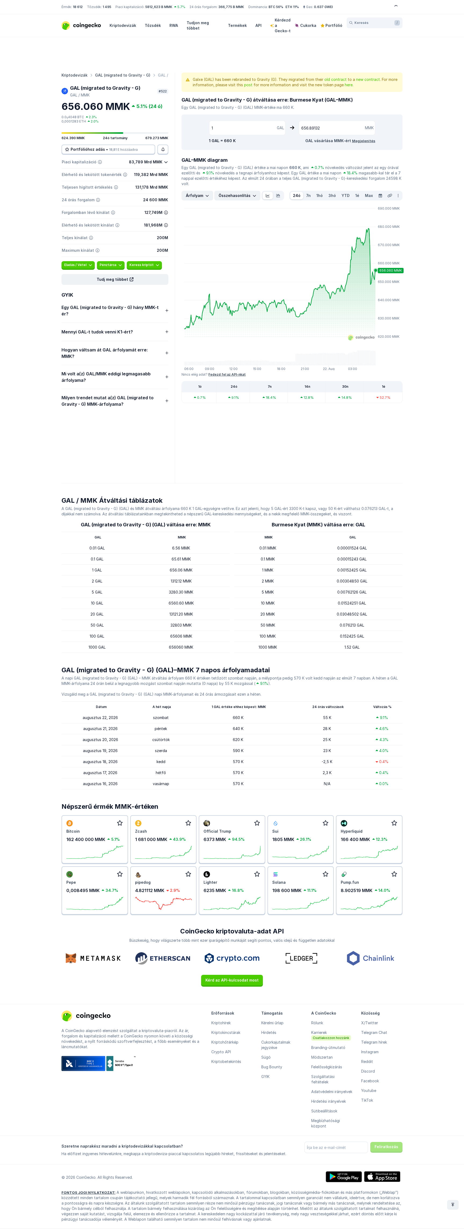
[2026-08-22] (380, 195)
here (349, 84)
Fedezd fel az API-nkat (227, 374)
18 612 (78, 7)
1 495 (107, 7)
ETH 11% (292, 7)
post (248, 84)
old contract (335, 79)
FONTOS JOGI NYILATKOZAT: (88, 1192)
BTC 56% (276, 7)
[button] (114, 279)
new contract (368, 79)
